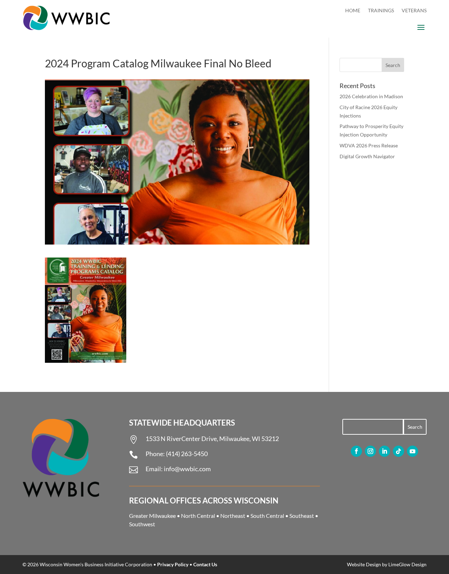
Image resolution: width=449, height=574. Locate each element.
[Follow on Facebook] (356, 451)
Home (352, 10)
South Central (267, 515)
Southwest (142, 524)
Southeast (301, 515)
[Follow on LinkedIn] (384, 451)
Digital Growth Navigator (367, 156)
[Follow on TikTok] (398, 451)
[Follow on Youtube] (412, 451)
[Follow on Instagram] (370, 451)
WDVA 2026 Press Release (369, 145)
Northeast (232, 515)
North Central (198, 515)
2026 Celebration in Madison (371, 96)
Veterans (414, 10)
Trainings (381, 10)
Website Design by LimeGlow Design (387, 564)
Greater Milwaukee (152, 515)
